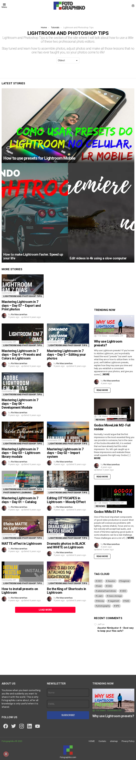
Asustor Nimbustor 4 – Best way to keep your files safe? (115, 629)
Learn (100, 596)
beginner (125, 581)
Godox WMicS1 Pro (108, 512)
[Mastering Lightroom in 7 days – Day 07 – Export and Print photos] (23, 286)
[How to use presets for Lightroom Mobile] (68, 125)
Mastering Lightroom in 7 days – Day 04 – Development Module (20, 403)
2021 (99, 581)
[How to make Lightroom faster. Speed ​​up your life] (35, 213)
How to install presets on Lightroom (20, 591)
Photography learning (17, 492)
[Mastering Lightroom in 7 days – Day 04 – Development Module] (23, 384)
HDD (124, 591)
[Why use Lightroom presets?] (114, 326)
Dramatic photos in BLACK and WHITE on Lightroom (66, 545)
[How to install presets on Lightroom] (23, 573)
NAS (127, 601)
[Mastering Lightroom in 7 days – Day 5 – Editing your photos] (68, 335)
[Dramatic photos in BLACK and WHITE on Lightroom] (68, 528)
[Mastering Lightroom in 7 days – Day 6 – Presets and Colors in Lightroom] (23, 335)
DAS (109, 586)
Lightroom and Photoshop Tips (22, 296)
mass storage (115, 596)
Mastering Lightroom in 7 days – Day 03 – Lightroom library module (21, 453)
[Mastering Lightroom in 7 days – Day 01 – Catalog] (23, 482)
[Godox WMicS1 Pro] (114, 496)
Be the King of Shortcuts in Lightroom (66, 591)
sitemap (114, 741)
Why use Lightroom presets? (108, 343)
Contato (102, 741)
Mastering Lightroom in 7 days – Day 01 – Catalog (20, 500)
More (106, 374)
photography (103, 606)
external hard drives (106, 591)
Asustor (111, 581)
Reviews (100, 419)
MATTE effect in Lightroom (22, 544)
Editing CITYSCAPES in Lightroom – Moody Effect (66, 500)
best (99, 586)
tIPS (117, 606)
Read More (102, 390)
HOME (92, 741)
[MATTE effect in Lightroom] (23, 528)
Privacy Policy (128, 741)
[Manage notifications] (6, 754)
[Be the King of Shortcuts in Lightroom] (68, 573)
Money (100, 601)
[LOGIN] (133, 5)
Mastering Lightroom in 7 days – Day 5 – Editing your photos (66, 354)
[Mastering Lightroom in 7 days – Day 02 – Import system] (68, 433)
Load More (45, 609)
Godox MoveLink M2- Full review (112, 427)
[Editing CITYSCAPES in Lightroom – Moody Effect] (68, 482)
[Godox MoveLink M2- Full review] (114, 410)
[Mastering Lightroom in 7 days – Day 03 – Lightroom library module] (23, 433)
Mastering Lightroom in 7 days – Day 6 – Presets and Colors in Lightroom (21, 354)
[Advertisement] (68, 393)
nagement (114, 601)
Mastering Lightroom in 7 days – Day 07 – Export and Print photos (21, 305)
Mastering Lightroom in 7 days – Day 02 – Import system (65, 453)
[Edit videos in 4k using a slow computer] (101, 213)
